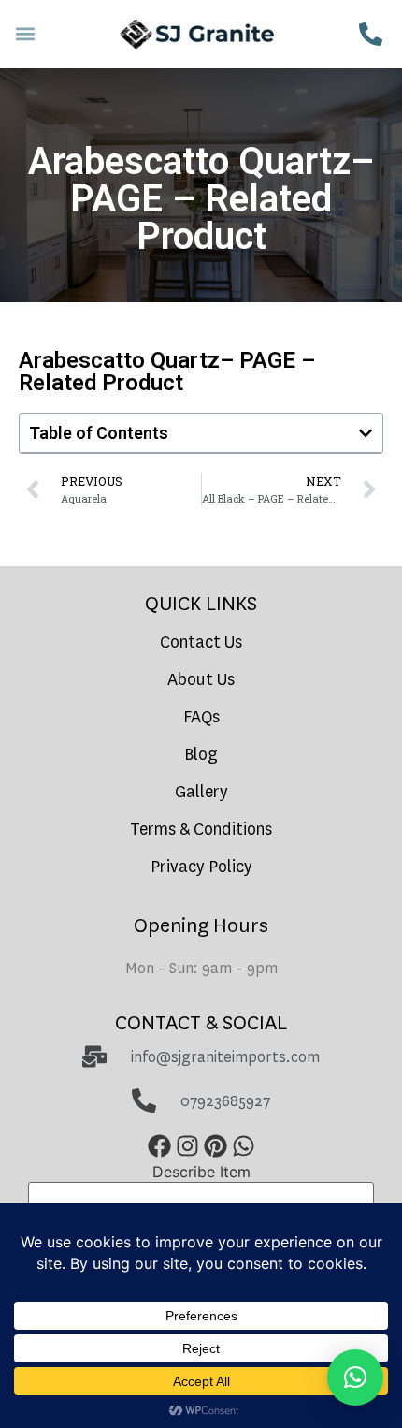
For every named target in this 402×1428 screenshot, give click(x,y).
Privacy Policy (201, 867)
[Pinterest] (215, 1146)
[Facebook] (159, 1146)
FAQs (201, 717)
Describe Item (201, 1171)
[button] (24, 34)
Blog (201, 754)
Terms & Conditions (201, 829)
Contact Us (201, 642)
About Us (201, 680)
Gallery (201, 792)
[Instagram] (187, 1146)
